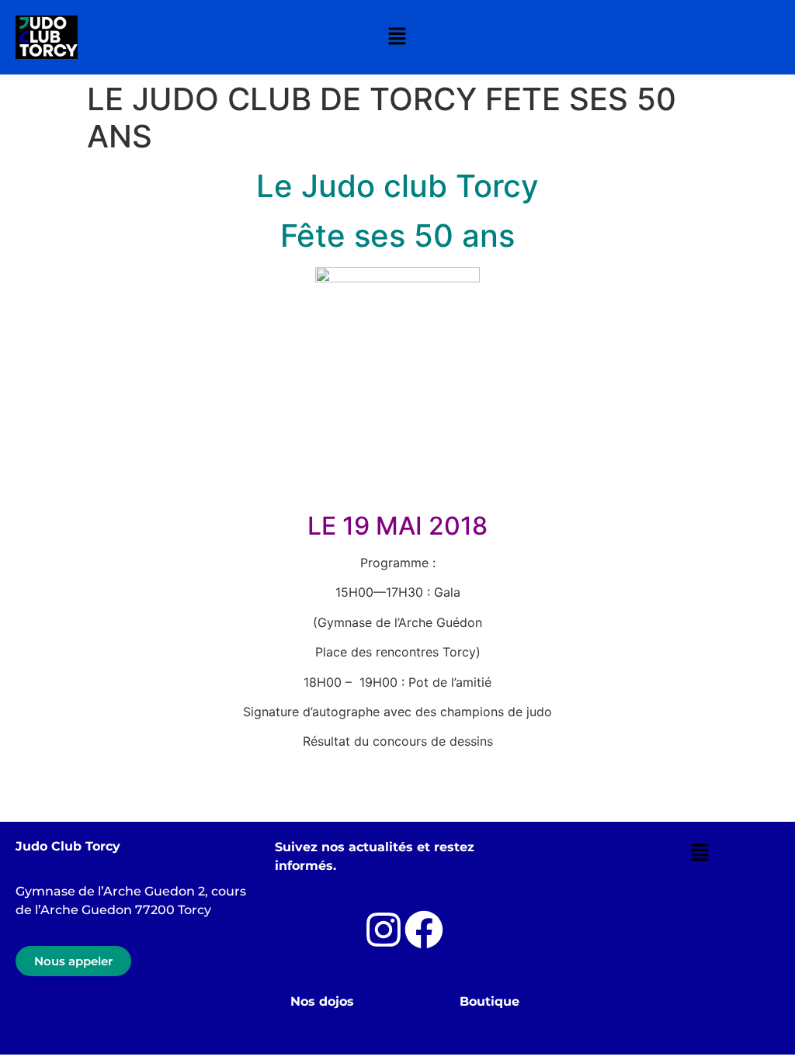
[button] (397, 37)
